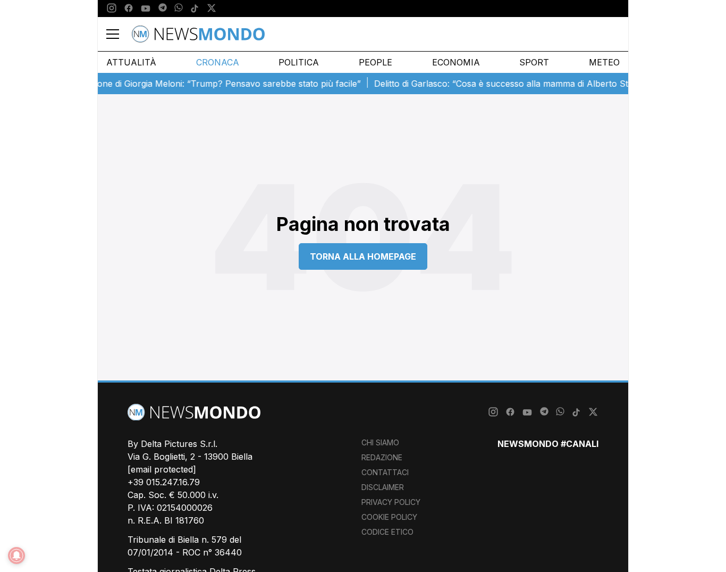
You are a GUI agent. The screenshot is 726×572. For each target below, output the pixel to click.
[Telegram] (162, 8)
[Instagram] (111, 8)
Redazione (381, 457)
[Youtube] (145, 8)
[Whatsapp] (178, 8)
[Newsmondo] (198, 34)
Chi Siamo (380, 442)
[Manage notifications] (16, 555)
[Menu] (119, 34)
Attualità (131, 62)
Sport (534, 62)
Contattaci (385, 472)
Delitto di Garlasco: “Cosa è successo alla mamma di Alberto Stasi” (502, 83)
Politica (298, 62)
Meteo (604, 62)
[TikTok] (194, 8)
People (375, 62)
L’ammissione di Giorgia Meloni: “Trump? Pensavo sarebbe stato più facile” (204, 83)
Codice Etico (387, 531)
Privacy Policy (390, 502)
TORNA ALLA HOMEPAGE (363, 256)
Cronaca (217, 62)
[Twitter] (211, 8)
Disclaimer (382, 487)
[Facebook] (128, 8)
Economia (456, 62)
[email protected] (162, 469)
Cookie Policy (389, 516)
